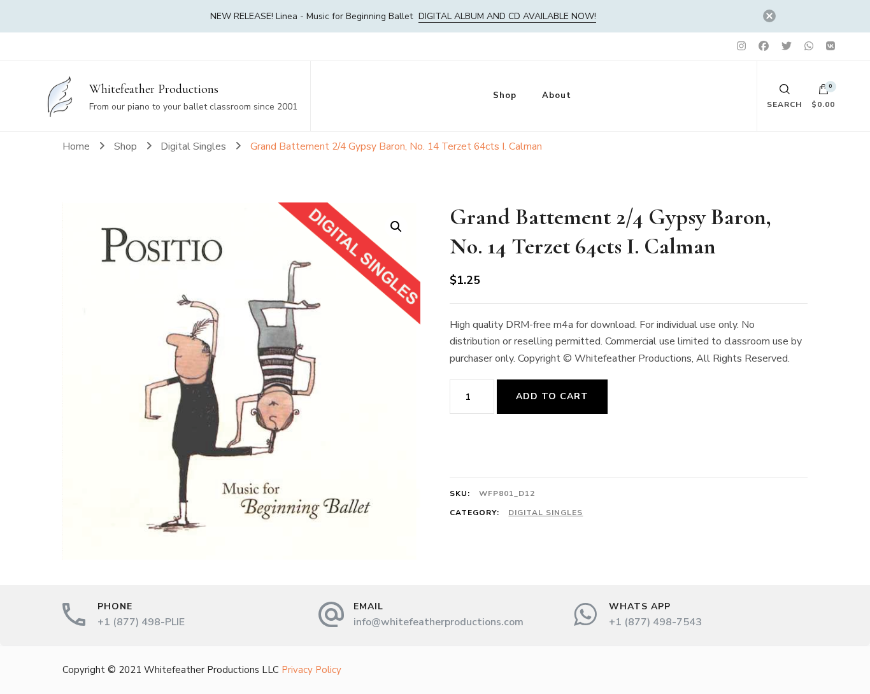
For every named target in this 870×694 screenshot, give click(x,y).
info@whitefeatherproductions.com (438, 622)
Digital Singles (545, 512)
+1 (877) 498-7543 (655, 622)
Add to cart (552, 396)
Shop (505, 95)
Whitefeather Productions (153, 89)
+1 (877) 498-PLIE (141, 622)
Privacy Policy (311, 669)
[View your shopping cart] (823, 92)
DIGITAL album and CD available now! (507, 16)
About (556, 95)
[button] (396, 226)
